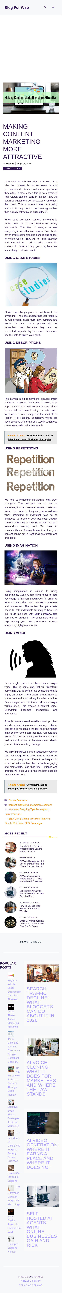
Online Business (13, 168)
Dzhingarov (8, 163)
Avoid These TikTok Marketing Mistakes (13, 1019)
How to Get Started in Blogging (14, 1177)
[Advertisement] (31, 47)
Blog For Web (17, 7)
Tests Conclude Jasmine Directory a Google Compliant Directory (14, 1050)
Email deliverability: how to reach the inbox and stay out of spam (32, 923)
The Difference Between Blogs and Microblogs (14, 1196)
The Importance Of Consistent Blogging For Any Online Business (14, 1146)
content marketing (19, 805)
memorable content (41, 805)
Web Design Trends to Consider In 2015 (14, 1224)
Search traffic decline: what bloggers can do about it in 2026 (31, 849)
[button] (45, 7)
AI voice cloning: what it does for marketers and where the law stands (32, 864)
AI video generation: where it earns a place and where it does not (31, 879)
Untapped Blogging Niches (13, 1248)
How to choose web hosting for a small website (30, 908)
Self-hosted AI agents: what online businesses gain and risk (32, 894)
